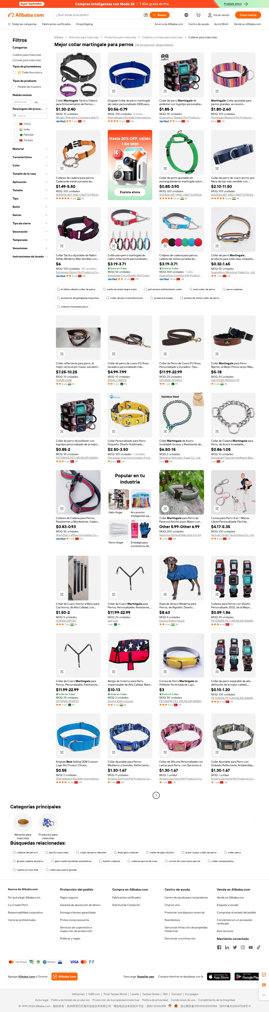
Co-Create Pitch (18, 905)
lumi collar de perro (204, 289)
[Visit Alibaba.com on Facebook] (219, 947)
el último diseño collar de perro (78, 289)
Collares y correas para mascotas (162, 37)
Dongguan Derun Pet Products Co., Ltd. (78, 272)
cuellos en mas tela (27, 869)
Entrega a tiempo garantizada (78, 912)
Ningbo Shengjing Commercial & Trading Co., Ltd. (78, 117)
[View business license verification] (170, 1006)
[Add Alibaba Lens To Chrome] (64, 976)
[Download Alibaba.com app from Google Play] (248, 976)
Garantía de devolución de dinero (80, 905)
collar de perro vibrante (93, 852)
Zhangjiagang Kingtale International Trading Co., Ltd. (130, 117)
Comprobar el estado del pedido (236, 912)
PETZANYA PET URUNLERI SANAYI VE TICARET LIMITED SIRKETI (78, 457)
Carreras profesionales (22, 920)
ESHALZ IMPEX (117, 380)
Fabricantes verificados (126, 897)
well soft (113, 620)
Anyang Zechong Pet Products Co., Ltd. (130, 778)
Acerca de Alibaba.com (23, 889)
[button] (145, 15)
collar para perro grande (63, 869)
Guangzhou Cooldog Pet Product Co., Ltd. (181, 275)
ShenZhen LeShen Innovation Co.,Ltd (78, 535)
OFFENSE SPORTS (170, 380)
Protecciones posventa (74, 920)
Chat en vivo (172, 905)
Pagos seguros (69, 897)
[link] (264, 974)
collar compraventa (223, 861)
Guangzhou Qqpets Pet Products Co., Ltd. (181, 117)
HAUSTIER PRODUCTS (225, 380)
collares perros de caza (144, 861)
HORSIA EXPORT (66, 620)
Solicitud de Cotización (126, 905)
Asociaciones (225, 931)
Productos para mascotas (120, 37)
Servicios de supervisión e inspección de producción (76, 929)
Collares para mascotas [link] (202, 37)
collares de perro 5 (27, 852)
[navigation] (30, 416)
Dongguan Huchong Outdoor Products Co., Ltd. (130, 457)
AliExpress (78, 994)
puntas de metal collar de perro (201, 298)
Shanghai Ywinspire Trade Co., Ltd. (180, 457)
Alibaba (58, 37)
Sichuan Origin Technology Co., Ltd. (232, 535)
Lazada (134, 994)
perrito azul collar (59, 852)
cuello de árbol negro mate (122, 289)
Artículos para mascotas (84, 37)
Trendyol (176, 994)
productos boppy (163, 298)
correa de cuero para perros (184, 861)
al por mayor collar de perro (201, 852)
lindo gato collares (128, 852)
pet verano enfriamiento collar (165, 289)
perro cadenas (234, 289)
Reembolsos (172, 920)
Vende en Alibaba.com (230, 897)
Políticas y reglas (70, 938)
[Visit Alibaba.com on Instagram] (242, 947)
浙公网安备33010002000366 (198, 1006)
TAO (165, 994)
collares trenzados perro (74, 306)
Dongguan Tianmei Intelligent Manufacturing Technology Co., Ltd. (233, 457)
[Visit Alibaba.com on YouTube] (250, 947)
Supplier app (145, 976)
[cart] (199, 15)
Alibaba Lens (26, 976)
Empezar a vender (228, 905)
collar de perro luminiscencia (126, 298)
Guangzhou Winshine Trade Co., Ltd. (233, 272)
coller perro (234, 852)
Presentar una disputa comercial (184, 912)
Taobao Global (150, 994)
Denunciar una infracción (180, 938)
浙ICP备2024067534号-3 (235, 1006)
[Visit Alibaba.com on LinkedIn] (227, 947)
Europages (191, 994)
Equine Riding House (172, 620)
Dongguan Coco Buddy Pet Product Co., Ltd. (130, 275)
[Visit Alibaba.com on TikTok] (258, 947)
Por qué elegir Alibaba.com (24, 897)
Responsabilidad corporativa (25, 912)
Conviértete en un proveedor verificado (234, 921)
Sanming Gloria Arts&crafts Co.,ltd (180, 535)
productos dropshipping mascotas (80, 298)
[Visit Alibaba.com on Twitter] (235, 947)
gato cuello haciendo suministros (73, 861)
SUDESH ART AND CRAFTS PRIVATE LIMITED (78, 194)
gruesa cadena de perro (30, 861)
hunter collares (111, 861)
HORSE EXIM (64, 380)
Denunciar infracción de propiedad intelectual (186, 929)
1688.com (94, 994)
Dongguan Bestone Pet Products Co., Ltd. (233, 117)
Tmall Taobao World (115, 994)
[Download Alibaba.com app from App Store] (219, 976)
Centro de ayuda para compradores (186, 897)
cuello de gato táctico (162, 852)
